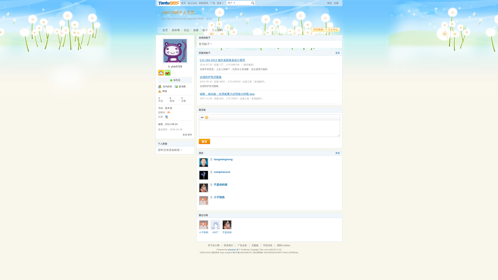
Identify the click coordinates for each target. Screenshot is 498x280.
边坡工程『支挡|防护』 (255, 81)
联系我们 (228, 245)
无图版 (255, 245)
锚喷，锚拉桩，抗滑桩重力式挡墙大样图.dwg (227, 93)
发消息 (182, 86)
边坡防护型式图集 (211, 77)
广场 (212, 3)
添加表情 (206, 117)
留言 (204, 141)
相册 (196, 30)
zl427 (215, 232)
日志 (186, 30)
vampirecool (222, 171)
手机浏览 (267, 245)
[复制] (209, 18)
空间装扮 (318, 29)
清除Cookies (283, 245)
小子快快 (219, 197)
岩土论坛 (192, 3)
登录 (329, 3)
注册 (336, 3)
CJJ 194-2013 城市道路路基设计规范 (222, 60)
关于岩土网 (213, 245)
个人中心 (333, 29)
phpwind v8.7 (234, 249)
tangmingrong (223, 159)
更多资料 (187, 134)
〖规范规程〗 (248, 64)
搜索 (253, 3)
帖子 (205, 30)
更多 (337, 53)
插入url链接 (202, 117)
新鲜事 (176, 30)
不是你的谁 (220, 184)
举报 (164, 91)
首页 (183, 3)
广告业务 (242, 245)
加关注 (176, 80)
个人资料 (217, 30)
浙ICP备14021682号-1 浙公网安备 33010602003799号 (257, 252)
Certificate (245, 249)
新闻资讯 (203, 3)
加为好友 (167, 86)
